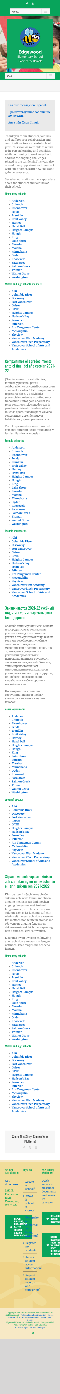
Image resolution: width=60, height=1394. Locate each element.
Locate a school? (30, 1185)
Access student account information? (30, 1263)
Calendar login (21, 1327)
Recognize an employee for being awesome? (30, 1226)
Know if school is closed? (29, 1203)
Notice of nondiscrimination (33, 1315)
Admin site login (37, 1327)
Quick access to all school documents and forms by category (49, 1191)
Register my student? (30, 1246)
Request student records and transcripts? (30, 1282)
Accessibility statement (28, 1317)
